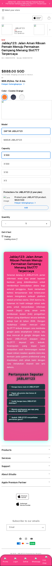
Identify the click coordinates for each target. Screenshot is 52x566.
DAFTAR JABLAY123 (13, 131)
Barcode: (19, 58)
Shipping (14, 74)
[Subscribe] (42, 527)
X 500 (6, 155)
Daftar (25, 562)
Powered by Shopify (33, 553)
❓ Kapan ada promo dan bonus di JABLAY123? (22, 394)
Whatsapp (36, 562)
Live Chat (44, 561)
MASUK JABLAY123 (13, 140)
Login (15, 562)
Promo (5, 562)
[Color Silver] (22, 97)
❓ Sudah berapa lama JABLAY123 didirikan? (22, 402)
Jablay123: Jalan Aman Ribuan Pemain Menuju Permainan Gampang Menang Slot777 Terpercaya (26, 3)
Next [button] (49, 3)
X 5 (5, 180)
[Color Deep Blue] (13, 97)
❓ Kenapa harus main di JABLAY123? (24, 387)
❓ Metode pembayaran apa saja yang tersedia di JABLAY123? (23, 410)
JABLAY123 (21, 553)
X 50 (6, 172)
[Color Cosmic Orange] (5, 97)
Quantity (6, 217)
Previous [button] (2, 3)
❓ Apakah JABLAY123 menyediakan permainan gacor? (23, 418)
